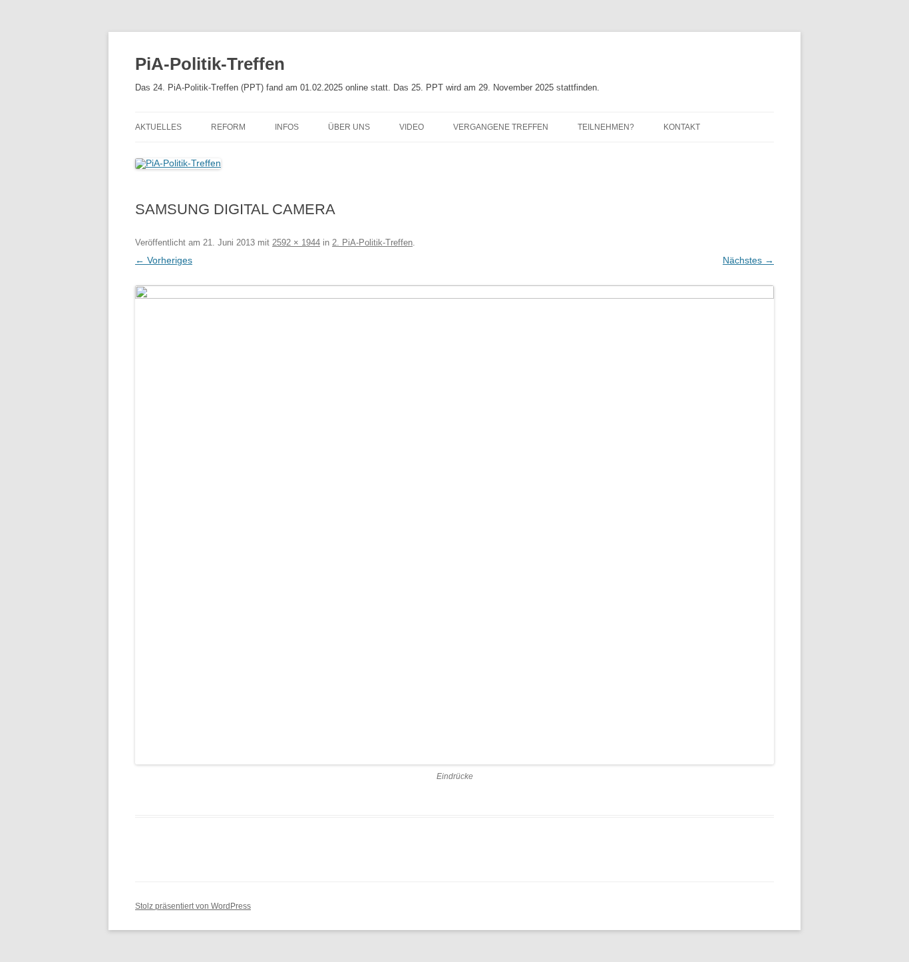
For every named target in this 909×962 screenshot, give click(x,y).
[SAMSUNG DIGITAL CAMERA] (454, 524)
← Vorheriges (163, 260)
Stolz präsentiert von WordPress (193, 906)
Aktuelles (158, 127)
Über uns (349, 127)
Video (411, 127)
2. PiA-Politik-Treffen (372, 242)
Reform (228, 127)
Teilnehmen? (606, 127)
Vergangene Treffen (500, 127)
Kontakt (681, 127)
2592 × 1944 (296, 242)
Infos (287, 127)
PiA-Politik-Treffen (210, 64)
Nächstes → (748, 260)
